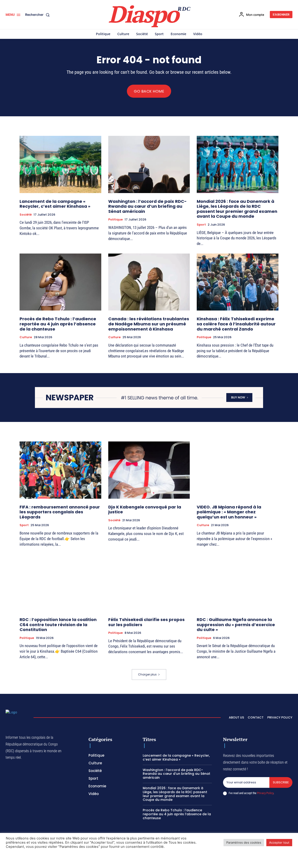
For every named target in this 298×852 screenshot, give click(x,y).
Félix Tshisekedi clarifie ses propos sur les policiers (146, 622)
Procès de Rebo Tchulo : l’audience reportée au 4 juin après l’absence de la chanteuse (58, 324)
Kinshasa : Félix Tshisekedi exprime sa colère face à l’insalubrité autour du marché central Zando (236, 324)
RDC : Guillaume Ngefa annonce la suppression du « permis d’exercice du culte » (236, 624)
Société (26, 215)
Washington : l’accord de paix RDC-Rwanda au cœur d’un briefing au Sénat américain (147, 206)
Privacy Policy (265, 793)
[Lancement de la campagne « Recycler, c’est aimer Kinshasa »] (60, 164)
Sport (201, 225)
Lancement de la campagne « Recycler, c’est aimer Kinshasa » (55, 203)
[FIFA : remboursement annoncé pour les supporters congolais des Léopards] (60, 469)
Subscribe (281, 782)
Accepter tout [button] (279, 842)
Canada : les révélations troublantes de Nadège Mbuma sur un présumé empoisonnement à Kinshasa (148, 324)
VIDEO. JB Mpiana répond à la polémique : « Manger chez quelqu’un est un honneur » (229, 512)
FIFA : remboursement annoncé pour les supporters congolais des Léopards (60, 512)
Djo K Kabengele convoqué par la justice (144, 509)
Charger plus (147, 674)
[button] (38, 15)
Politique (115, 219)
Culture (26, 337)
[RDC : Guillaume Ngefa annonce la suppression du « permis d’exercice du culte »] (237, 582)
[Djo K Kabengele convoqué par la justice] (149, 469)
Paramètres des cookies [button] (243, 842)
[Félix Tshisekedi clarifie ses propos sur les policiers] (149, 582)
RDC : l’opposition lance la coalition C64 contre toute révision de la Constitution (58, 624)
